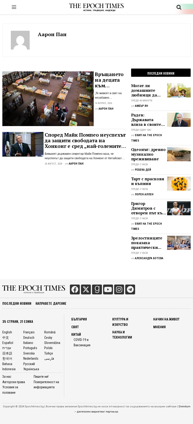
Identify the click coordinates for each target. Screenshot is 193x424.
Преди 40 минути (141, 100)
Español (7, 343)
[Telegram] (130, 289)
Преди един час (141, 129)
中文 (5, 337)
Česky (48, 337)
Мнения (159, 327)
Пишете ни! (41, 376)
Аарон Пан (52, 34)
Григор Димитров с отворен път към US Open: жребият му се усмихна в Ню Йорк (148, 208)
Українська (31, 369)
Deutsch (28, 337)
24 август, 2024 (53, 163)
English (7, 332)
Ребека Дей (143, 169)
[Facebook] (75, 289)
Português (30, 348)
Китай (76, 334)
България (79, 319)
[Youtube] (108, 289)
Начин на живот (166, 319)
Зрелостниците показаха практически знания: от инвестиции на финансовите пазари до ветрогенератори (148, 243)
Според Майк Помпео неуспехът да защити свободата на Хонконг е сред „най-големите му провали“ (85, 140)
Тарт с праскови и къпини (147, 181)
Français (29, 332)
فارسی (49, 358)
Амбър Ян (141, 106)
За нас (6, 376)
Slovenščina (52, 343)
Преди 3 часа (139, 218)
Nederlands (30, 358)
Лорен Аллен (144, 194)
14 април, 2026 (103, 103)
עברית (6, 348)
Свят (75, 327)
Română (50, 332)
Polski (48, 348)
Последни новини (16, 303)
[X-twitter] (86, 289)
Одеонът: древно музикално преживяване (148, 154)
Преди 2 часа (139, 164)
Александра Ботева (149, 258)
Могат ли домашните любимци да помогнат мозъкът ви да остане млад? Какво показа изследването (145, 90)
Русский (29, 364)
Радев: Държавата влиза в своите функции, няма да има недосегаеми (147, 120)
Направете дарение (51, 303)
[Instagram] (119, 289)
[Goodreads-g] (97, 289)
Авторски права (13, 382)
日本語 (7, 353)
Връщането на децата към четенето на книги (110, 79)
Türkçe (48, 353)
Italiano (28, 343)
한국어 (7, 358)
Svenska (29, 353)
